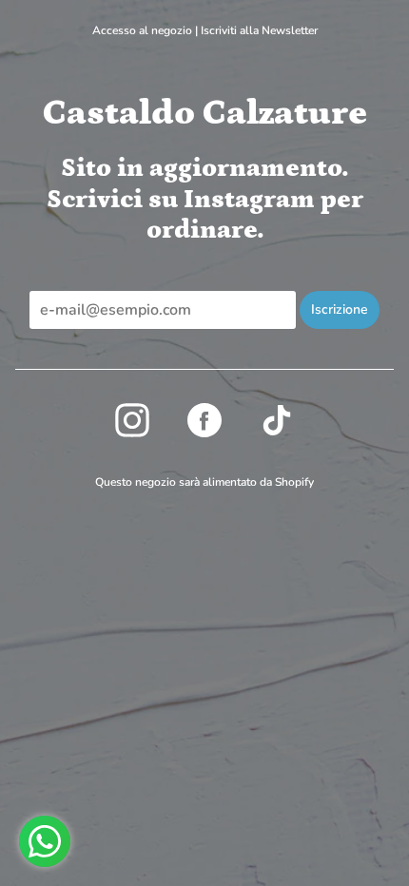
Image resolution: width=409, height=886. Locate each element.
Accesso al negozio (142, 30)
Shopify (294, 482)
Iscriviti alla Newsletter (259, 30)
